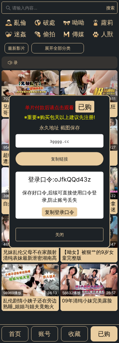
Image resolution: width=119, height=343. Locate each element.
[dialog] (59, 171)
